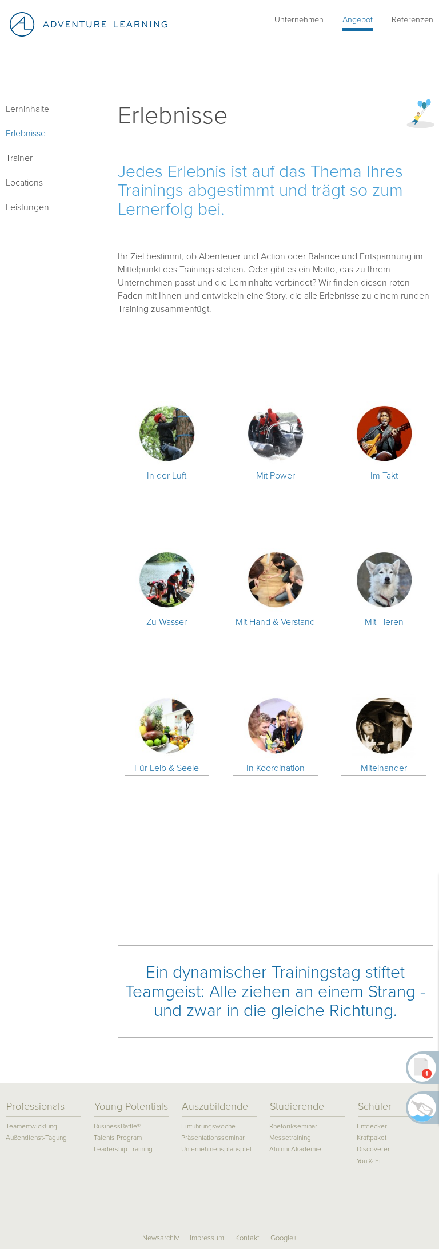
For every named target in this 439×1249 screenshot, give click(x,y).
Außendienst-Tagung (36, 1138)
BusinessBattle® (117, 1126)
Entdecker (372, 1126)
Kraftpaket (371, 1138)
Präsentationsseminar (213, 1138)
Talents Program (118, 1138)
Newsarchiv (160, 1238)
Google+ (283, 1238)
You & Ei (369, 1161)
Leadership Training (123, 1149)
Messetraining (290, 1138)
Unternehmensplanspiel (216, 1149)
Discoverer (373, 1149)
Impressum (207, 1238)
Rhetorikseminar (293, 1126)
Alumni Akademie (295, 1149)
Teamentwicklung (31, 1126)
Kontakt (247, 1238)
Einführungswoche (208, 1126)
